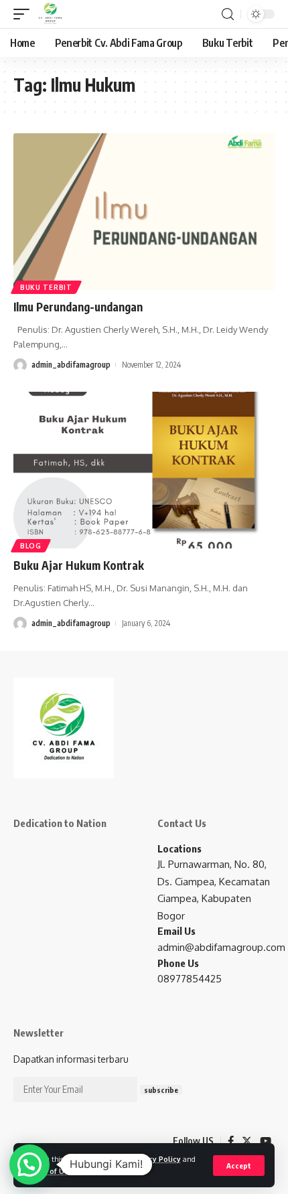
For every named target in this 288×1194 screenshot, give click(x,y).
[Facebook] (230, 1141)
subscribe (161, 1090)
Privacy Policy (156, 1158)
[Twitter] (246, 1141)
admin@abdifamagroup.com (221, 947)
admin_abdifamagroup (71, 365)
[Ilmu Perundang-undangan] (144, 211)
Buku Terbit (46, 287)
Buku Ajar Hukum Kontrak (78, 565)
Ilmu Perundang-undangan (78, 306)
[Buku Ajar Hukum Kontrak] (144, 470)
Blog (31, 546)
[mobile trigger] (24, 14)
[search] (227, 14)
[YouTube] (266, 1141)
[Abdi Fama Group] (50, 14)
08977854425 (189, 978)
